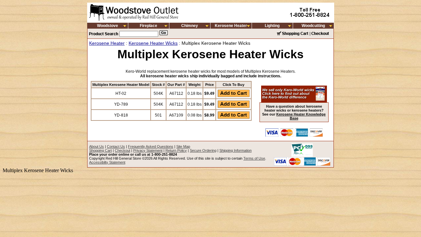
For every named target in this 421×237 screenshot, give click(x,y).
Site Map (183, 146)
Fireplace (148, 25)
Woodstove (107, 25)
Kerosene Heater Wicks (153, 43)
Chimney (189, 25)
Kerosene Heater (231, 25)
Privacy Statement (147, 150)
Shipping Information (235, 150)
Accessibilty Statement (107, 162)
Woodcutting (313, 25)
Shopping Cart (100, 150)
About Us (96, 146)
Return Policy (176, 150)
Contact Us (116, 146)
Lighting (272, 25)
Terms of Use (254, 158)
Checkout (122, 150)
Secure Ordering (203, 150)
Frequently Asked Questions (150, 146)
